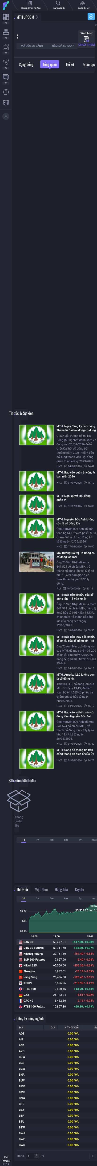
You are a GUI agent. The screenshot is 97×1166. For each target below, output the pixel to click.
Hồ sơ (70, 64)
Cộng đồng (26, 64)
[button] (36, 1155)
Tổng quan (50, 64)
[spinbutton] (32, 1156)
